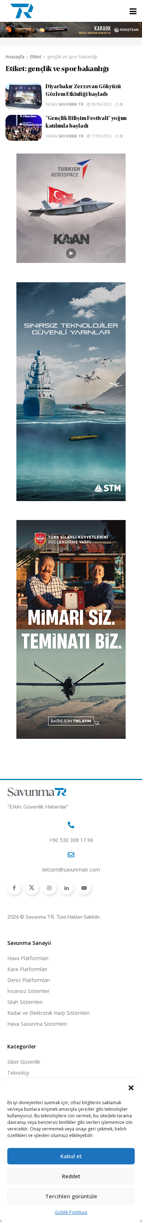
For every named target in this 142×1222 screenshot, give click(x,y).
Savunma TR (70, 104)
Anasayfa (14, 57)
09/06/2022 (101, 104)
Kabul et (71, 1156)
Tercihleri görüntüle (71, 1196)
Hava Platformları (27, 958)
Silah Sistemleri (25, 1001)
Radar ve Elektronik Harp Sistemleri (48, 1012)
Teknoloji (18, 1072)
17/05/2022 (101, 136)
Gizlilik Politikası (71, 1212)
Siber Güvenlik (23, 1061)
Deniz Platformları (28, 980)
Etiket (35, 57)
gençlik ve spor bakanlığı (72, 57)
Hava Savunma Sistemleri (37, 1023)
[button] (131, 1087)
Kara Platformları (27, 969)
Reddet (71, 1176)
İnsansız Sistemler (28, 991)
